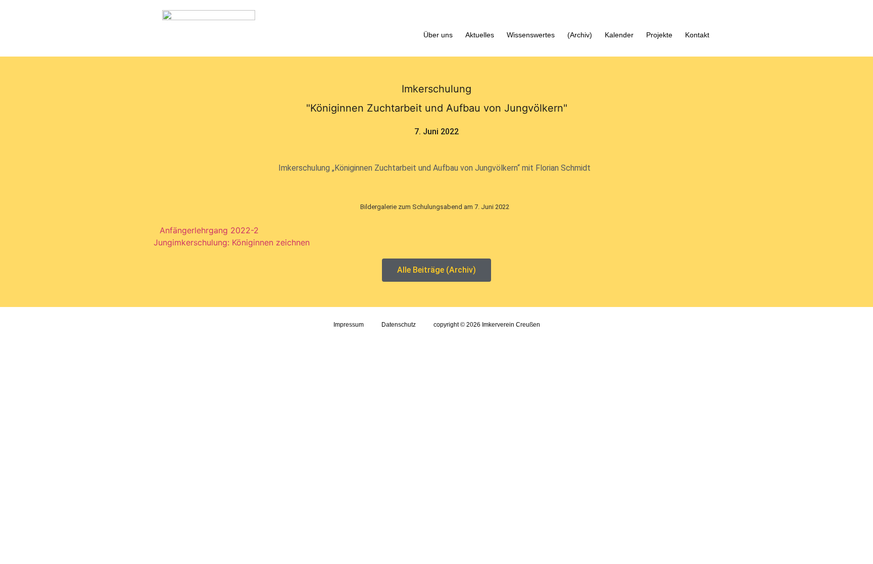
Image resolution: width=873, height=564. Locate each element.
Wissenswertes (531, 35)
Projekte (659, 35)
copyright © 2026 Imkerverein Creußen (486, 324)
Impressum (348, 324)
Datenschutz (398, 324)
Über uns (438, 35)
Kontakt (697, 35)
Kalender (619, 35)
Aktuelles (479, 35)
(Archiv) (579, 35)
